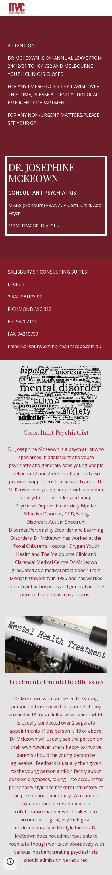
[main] (56, 90)
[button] (10, 863)
